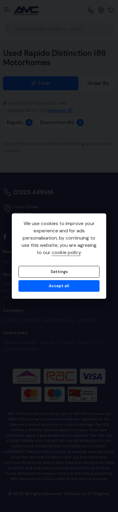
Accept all (59, 286)
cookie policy (66, 252)
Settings (59, 271)
